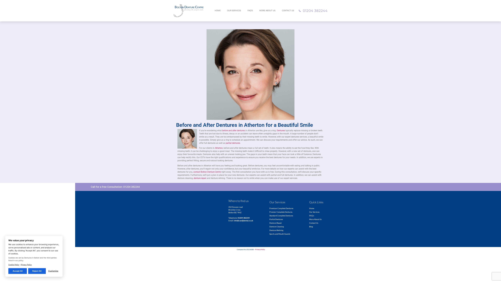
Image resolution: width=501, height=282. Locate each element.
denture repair (200, 178)
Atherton (219, 148)
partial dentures (233, 143)
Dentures (281, 130)
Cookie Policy (13, 265)
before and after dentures (233, 130)
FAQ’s (250, 11)
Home (218, 11)
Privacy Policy (26, 265)
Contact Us (288, 11)
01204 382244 (131, 186)
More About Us (267, 11)
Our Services (234, 11)
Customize (53, 271)
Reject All (36, 271)
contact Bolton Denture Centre (207, 172)
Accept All (18, 271)
